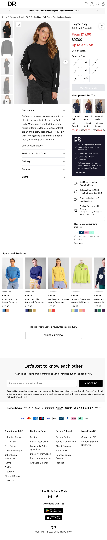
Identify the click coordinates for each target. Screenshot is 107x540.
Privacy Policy (63, 437)
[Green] (30, 310)
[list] (42, 62)
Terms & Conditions (66, 441)
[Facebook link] (57, 496)
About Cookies (63, 446)
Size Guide (10, 446)
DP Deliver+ (10, 441)
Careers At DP (88, 437)
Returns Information (40, 458)
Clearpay (9, 471)
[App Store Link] (53, 514)
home (4, 17)
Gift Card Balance (39, 462)
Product (60, 462)
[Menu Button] (4, 4)
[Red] (53, 310)
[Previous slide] (10, 10)
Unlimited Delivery (13, 437)
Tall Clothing (36, 17)
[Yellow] (34, 310)
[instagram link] (50, 496)
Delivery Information (40, 454)
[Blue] (3, 310)
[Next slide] (97, 10)
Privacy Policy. (20, 397)
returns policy (88, 214)
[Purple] (103, 310)
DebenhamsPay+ (13, 450)
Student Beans (12, 476)
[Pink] (83, 310)
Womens (13, 17)
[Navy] (26, 310)
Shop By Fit (23, 17)
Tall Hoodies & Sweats (62, 17)
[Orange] (7, 310)
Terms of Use (62, 450)
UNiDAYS (9, 480)
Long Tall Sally (79, 24)
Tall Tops (46, 17)
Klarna (7, 462)
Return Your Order (39, 441)
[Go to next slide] (65, 62)
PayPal (8, 467)
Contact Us (36, 437)
